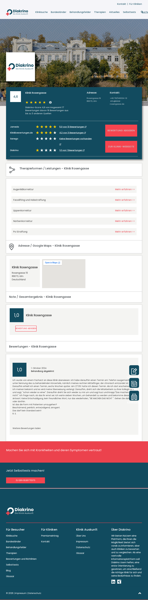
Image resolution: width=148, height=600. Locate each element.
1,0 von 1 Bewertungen (71, 150)
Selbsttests (129, 12)
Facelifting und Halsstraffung (29, 200)
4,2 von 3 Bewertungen (71, 132)
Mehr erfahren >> (125, 189)
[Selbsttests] (134, 370)
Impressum (82, 541)
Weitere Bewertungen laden (27, 428)
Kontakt (121, 4)
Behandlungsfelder (80, 12)
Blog (8, 570)
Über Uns (81, 535)
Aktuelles (114, 12)
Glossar (10, 576)
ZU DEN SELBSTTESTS (25, 480)
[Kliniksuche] (134, 396)
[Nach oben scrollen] (140, 593)
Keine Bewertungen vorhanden (75, 138)
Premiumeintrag (50, 535)
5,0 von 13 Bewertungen (72, 126)
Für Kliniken (135, 4)
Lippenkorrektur (22, 210)
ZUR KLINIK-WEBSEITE (121, 146)
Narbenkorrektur (23, 221)
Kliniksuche (41, 12)
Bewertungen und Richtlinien (21, 558)
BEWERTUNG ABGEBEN (121, 130)
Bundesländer (58, 12)
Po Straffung (20, 231)
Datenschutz (83, 547)
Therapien (100, 12)
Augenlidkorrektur (23, 189)
